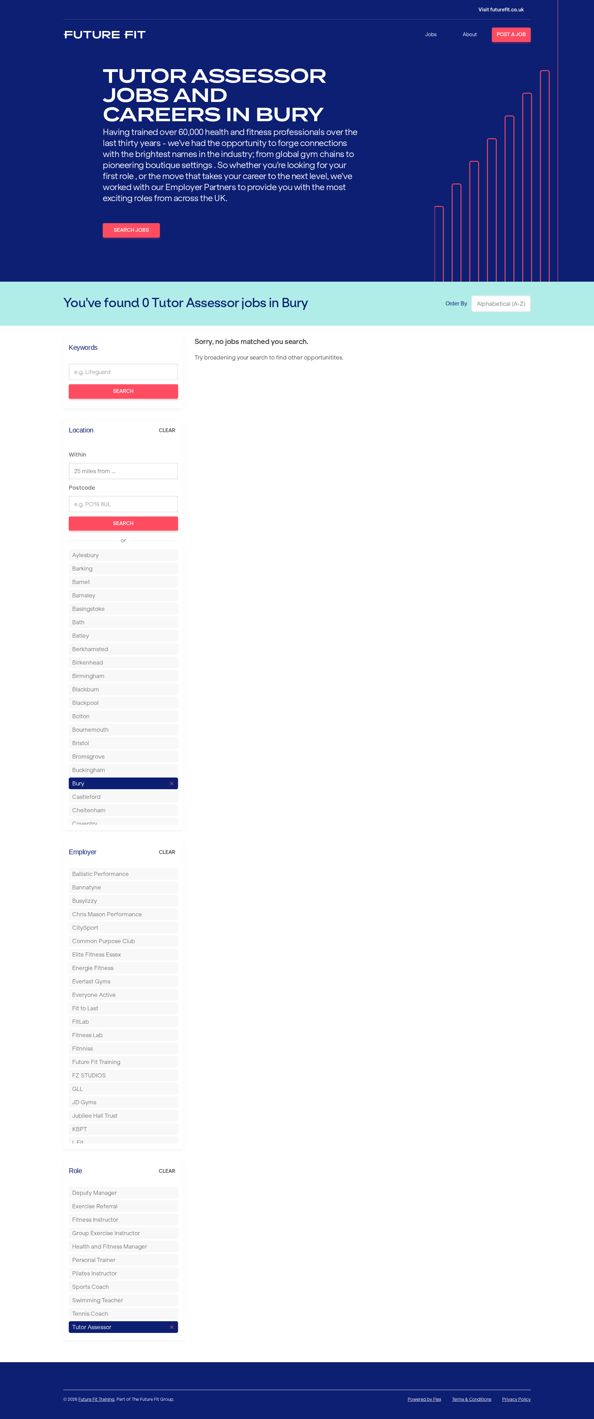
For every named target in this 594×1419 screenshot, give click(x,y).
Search (123, 391)
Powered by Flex (424, 1399)
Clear (167, 430)
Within (77, 454)
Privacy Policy (516, 1399)
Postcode (82, 487)
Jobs (431, 34)
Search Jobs (131, 230)
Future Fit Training (96, 1399)
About (470, 34)
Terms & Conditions (471, 1399)
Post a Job (511, 34)
